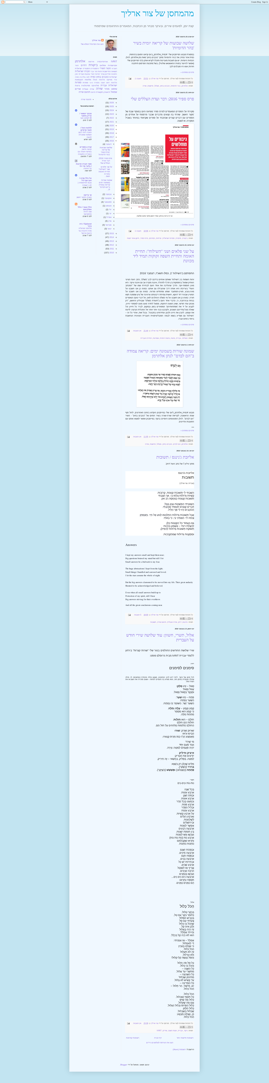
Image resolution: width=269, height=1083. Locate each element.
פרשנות (150, 86)
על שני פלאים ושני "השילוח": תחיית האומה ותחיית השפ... (105, 171)
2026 (111, 102)
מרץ (110, 221)
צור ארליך (96, 40)
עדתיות (158, 238)
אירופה (91, 61)
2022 (111, 118)
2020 (111, 125)
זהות (100, 71)
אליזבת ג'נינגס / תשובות (175, 457)
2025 (111, 106)
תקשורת (99, 92)
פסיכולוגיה (85, 85)
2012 (111, 245)
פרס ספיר (144, 238)
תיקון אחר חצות (133, 238)
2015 (111, 233)
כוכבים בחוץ (165, 86)
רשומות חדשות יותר (185, 1038)
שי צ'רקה (88, 195)
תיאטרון (107, 92)
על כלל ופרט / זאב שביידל (85, 179)
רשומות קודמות (132, 1038)
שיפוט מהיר (110, 89)
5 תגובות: (137, 615)
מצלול (156, 86)
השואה (114, 71)
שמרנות (156, 338)
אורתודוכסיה (102, 61)
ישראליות (113, 77)
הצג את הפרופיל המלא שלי (92, 44)
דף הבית (158, 1038)
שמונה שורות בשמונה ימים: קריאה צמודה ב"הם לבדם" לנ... (105, 185)
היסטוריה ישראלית (83, 68)
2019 (111, 129)
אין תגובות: (136, 331)
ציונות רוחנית (165, 338)
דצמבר (108, 144)
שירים (165, 1031)
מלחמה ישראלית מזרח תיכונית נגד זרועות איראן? (85, 230)
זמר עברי (93, 71)
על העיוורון (88, 168)
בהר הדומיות (175, 86)
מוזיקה (109, 80)
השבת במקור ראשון (84, 197)
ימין (76, 74)
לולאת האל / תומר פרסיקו (86, 129)
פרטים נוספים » (187, 72)
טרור (103, 74)
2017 (111, 137)
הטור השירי (105, 68)
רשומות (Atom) (179, 1049)
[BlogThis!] (189, 82)
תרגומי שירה (86, 99)
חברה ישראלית (82, 71)
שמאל (114, 92)
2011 (111, 249)
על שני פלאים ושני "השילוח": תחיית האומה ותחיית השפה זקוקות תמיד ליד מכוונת (163, 256)
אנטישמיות (112, 65)
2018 (111, 133)
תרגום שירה (161, 622)
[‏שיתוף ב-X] (186, 82)
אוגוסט (108, 206)
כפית (93, 77)
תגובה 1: (137, 79)
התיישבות (106, 71)
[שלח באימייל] (191, 82)
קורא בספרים (86, 147)
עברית (178, 338)
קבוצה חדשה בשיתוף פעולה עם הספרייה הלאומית (85, 151)
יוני (110, 213)
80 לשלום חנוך (86, 118)
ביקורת (185, 238)
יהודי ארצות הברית (87, 74)
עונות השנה (172, 1031)
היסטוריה (95, 68)
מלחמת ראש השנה (109, 83)
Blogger (123, 1065)
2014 (111, 237)
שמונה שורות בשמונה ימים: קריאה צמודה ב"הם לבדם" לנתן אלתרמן (160, 353)
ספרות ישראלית (169, 238)
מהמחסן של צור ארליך (157, 13)
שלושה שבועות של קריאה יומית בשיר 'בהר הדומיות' (105, 151)
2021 (111, 122)
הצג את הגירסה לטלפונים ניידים (159, 1042)
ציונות (173, 338)
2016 (111, 141)
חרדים (108, 74)
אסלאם (103, 65)
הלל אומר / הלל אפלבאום (85, 208)
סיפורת (178, 238)
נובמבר (108, 194)
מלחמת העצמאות (83, 80)
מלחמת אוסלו (99, 80)
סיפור (91, 83)
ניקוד (186, 1031)
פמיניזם (152, 238)
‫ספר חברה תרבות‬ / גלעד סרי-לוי (84, 165)
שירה (144, 86)
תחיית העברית (146, 338)
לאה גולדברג (85, 77)
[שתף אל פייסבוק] (183, 82)
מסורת (96, 83)
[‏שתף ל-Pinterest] (181, 82)
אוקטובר (108, 198)
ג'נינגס (185, 622)
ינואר (109, 229)
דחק (179, 622)
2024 (111, 110)
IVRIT (159, 1031)
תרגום (93, 92)
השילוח (185, 338)
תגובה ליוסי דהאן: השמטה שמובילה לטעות (85, 134)
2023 (111, 114)
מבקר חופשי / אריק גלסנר (86, 114)
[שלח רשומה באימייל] (130, 79)
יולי (110, 209)
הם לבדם (176, 444)
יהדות (97, 74)
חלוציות (114, 74)
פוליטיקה (95, 85)
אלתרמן (185, 86)
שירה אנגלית (172, 622)
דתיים (83, 65)
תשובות (153, 622)
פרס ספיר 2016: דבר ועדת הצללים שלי (162, 99)
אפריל (109, 217)
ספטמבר (108, 202)
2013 (111, 241)
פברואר (108, 225)
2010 (111, 252)
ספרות (85, 82)
